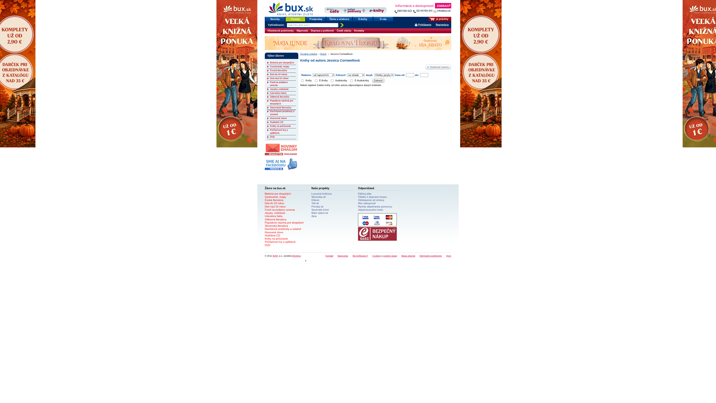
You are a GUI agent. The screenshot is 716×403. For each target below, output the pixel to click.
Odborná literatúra (279, 97)
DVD (272, 137)
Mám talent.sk (319, 212)
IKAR (275, 256)
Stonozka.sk (318, 196)
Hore (448, 256)
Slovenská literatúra (280, 107)
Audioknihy (341, 80)
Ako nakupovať (367, 203)
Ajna (314, 216)
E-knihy (362, 19)
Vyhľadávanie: (276, 25)
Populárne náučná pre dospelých (284, 222)
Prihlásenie (424, 24)
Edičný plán (365, 193)
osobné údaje (390, 256)
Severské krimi (320, 209)
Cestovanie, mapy (279, 66)
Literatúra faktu (278, 93)
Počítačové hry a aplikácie (279, 131)
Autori (323, 54)
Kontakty (359, 30)
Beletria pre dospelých (282, 62)
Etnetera (296, 256)
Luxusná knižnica (321, 193)
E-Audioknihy (362, 80)
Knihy (309, 80)
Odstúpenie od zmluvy (371, 200)
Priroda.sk (317, 206)
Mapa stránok (408, 256)
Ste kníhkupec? (360, 256)
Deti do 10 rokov (278, 74)
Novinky (275, 19)
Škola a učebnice (339, 19)
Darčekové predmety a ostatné (283, 228)
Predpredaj (316, 19)
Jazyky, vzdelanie (279, 89)
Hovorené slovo (278, 118)
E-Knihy (323, 80)
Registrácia (442, 24)
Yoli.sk (315, 203)
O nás (383, 19)
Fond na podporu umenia (280, 209)
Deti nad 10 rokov (279, 78)
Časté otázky (344, 30)
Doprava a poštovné (322, 30)
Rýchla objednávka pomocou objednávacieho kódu (375, 208)
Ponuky (295, 19)
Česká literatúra (278, 70)
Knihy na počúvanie (280, 126)
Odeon (315, 200)
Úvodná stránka (308, 54)
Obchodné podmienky (431, 256)
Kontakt (329, 256)
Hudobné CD (276, 122)
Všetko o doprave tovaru (372, 196)
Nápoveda (302, 30)
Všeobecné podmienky (280, 30)
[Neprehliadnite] (422, 9)
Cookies (376, 256)
